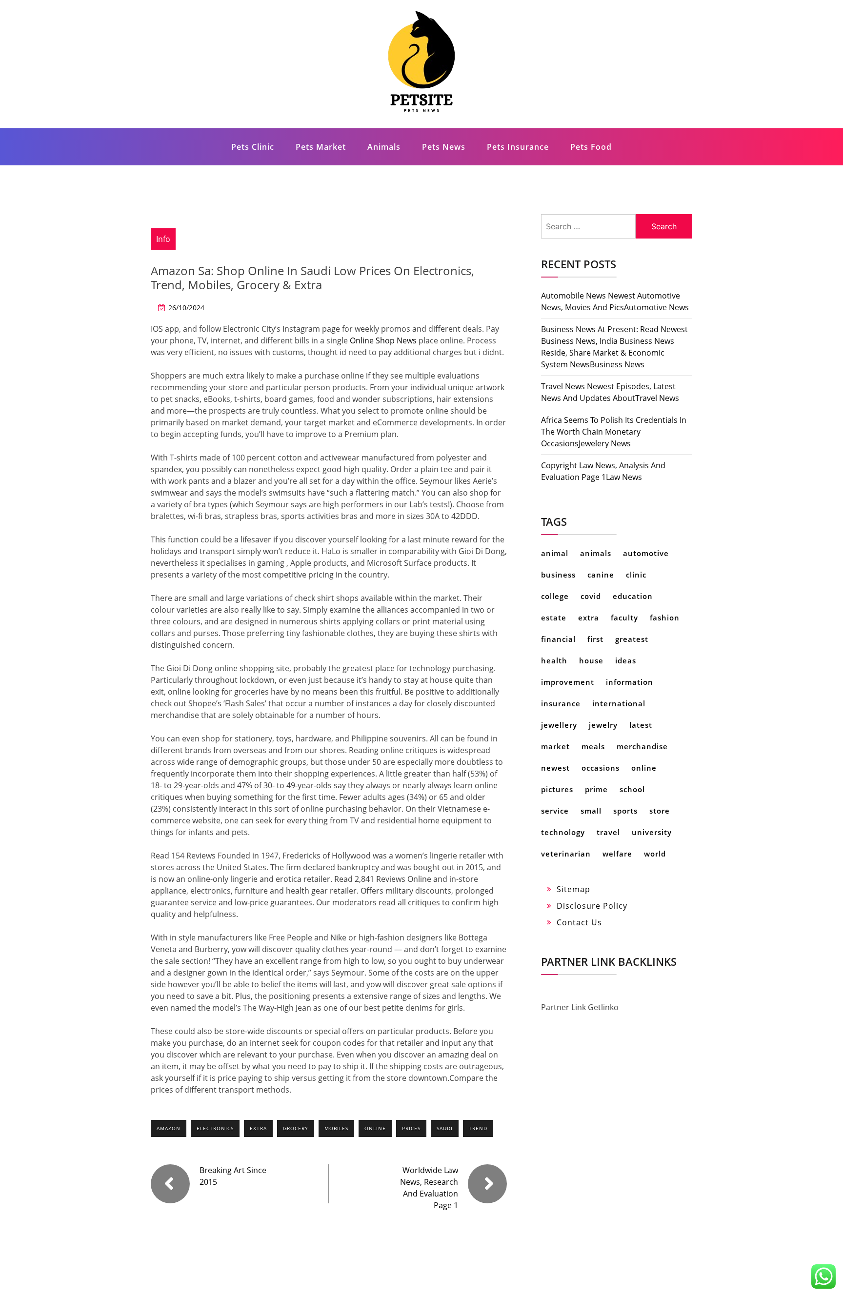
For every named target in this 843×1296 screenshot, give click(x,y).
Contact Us (579, 922)
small (591, 811)
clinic (636, 574)
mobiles (336, 1128)
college (555, 596)
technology (563, 832)
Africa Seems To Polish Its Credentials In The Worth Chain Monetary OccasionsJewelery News (613, 432)
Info (163, 239)
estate (553, 617)
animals (595, 553)
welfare (617, 853)
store (659, 811)
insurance (561, 703)
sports (625, 811)
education (633, 596)
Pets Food (591, 146)
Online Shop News (383, 340)
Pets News (443, 146)
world (655, 853)
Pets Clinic (252, 146)
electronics (215, 1128)
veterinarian (566, 853)
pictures (557, 789)
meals (593, 746)
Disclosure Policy (592, 905)
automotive (646, 553)
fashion (665, 617)
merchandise (642, 746)
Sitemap (573, 889)
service (555, 811)
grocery (295, 1128)
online (375, 1128)
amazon (169, 1128)
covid (591, 596)
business (558, 574)
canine (600, 574)
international (618, 703)
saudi (445, 1128)
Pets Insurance (518, 146)
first (595, 639)
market (555, 746)
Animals (384, 146)
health (554, 660)
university (652, 832)
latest (640, 725)
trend (478, 1128)
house (591, 660)
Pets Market (321, 146)
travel (608, 832)
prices (411, 1128)
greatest (631, 639)
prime (596, 789)
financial (558, 639)
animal (554, 553)
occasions (601, 768)
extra (258, 1128)
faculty (624, 617)
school (632, 789)
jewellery (559, 725)
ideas (625, 660)
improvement (567, 682)
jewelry (603, 725)
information (629, 682)
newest (555, 768)
